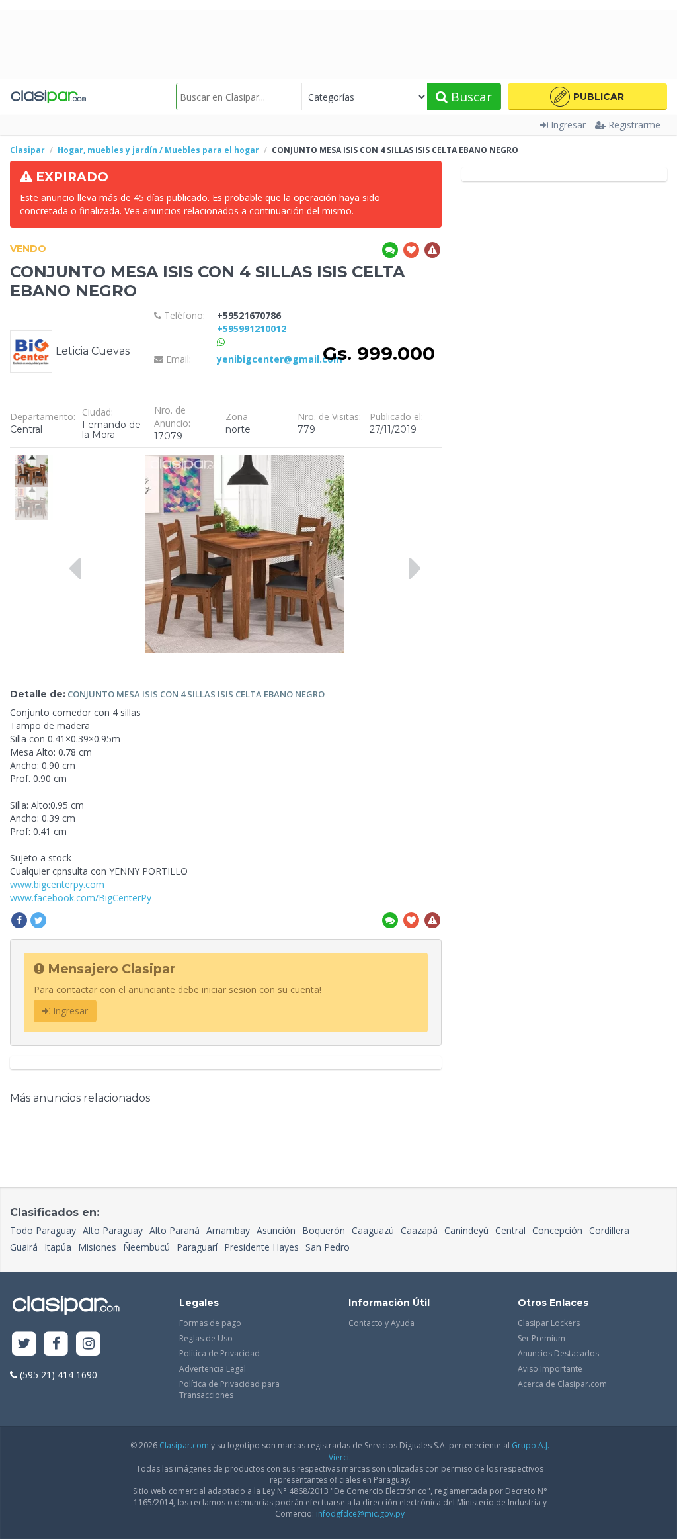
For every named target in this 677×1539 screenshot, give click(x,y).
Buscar (470, 96)
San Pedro (327, 1247)
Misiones (97, 1247)
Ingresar (568, 124)
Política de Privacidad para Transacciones (229, 1389)
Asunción (276, 1230)
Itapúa (57, 1247)
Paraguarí (197, 1247)
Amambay (228, 1230)
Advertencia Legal (212, 1368)
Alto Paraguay (113, 1230)
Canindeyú (466, 1230)
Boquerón (323, 1230)
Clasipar (27, 149)
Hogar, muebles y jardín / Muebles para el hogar (158, 149)
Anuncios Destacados (558, 1353)
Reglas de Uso (206, 1338)
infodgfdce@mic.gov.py (360, 1513)
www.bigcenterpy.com (57, 884)
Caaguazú (373, 1230)
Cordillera (609, 1230)
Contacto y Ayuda (381, 1323)
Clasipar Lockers (549, 1323)
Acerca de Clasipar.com (562, 1383)
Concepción (557, 1230)
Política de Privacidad (219, 1353)
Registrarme (634, 124)
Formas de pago (210, 1323)
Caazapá (419, 1230)
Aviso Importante (550, 1368)
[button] (587, 96)
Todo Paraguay (43, 1230)
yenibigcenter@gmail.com (279, 359)
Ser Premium (541, 1338)
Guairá (24, 1247)
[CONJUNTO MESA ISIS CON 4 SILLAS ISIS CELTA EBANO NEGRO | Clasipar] (31, 461)
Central (510, 1230)
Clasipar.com (184, 1445)
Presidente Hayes (261, 1247)
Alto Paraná (174, 1230)
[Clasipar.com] (48, 96)
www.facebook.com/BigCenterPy (80, 897)
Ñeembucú (146, 1247)
